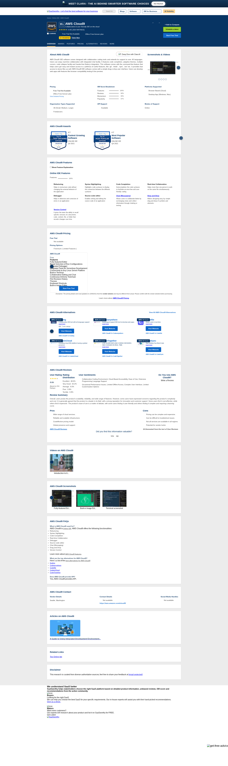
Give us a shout (54, 702)
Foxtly (77, 745)
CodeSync (151, 341)
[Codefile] (141, 326)
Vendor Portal (52, 734)
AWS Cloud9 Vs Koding (66, 336)
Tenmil (77, 730)
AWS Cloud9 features (73, 554)
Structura (78, 732)
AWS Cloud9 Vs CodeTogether (112, 356)
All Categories (52, 730)
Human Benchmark (82, 741)
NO (117, 436)
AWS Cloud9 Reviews (58, 429)
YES (112, 436)
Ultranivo (78, 737)
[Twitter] (168, 730)
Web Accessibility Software (117, 741)
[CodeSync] (141, 347)
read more (62, 324)
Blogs (122, 11)
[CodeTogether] (97, 348)
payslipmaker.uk (81, 734)
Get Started (158, 4)
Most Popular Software (118, 136)
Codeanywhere (109, 320)
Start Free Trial (172, 35)
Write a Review (167, 380)
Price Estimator (52, 732)
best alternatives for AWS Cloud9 (78, 561)
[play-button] (61, 463)
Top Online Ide (56, 657)
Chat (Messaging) (123, 196)
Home (49, 18)
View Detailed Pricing (57, 96)
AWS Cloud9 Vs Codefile (154, 333)
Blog (48, 739)
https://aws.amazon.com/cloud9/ (113, 603)
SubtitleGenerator (81, 743)
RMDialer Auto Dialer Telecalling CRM (89, 739)
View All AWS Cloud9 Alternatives (162, 312)
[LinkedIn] (169, 730)
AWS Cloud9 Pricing (121, 298)
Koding (52, 563)
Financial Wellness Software (117, 747)
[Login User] (178, 11)
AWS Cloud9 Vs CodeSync (155, 354)
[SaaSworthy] (72, 11)
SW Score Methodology (56, 741)
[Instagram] (171, 730)
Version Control (60, 209)
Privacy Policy (70, 728)
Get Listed (52, 715)
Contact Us (51, 745)
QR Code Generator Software (118, 734)
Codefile (150, 320)
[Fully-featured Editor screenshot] (162, 67)
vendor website (108, 294)
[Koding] (53, 327)
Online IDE (55, 18)
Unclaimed (65, 38)
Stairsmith (79, 728)
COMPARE (52, 33)
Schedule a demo (172, 29)
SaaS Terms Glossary (55, 743)
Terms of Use (70, 730)
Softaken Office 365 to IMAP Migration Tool (91, 747)
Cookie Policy (70, 732)
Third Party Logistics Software (118, 730)
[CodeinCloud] (53, 348)
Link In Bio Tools (113, 739)
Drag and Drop (153, 196)
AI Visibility (169, 11)
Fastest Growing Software (76, 136)
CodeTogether (109, 341)
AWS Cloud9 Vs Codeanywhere (112, 333)
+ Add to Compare (172, 25)
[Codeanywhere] (97, 326)
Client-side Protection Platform (118, 737)
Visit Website (66, 331)
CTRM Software (113, 732)
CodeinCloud (65, 341)
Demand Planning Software (117, 728)
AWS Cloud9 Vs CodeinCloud (68, 356)
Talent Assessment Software (117, 743)
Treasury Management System (119, 745)
